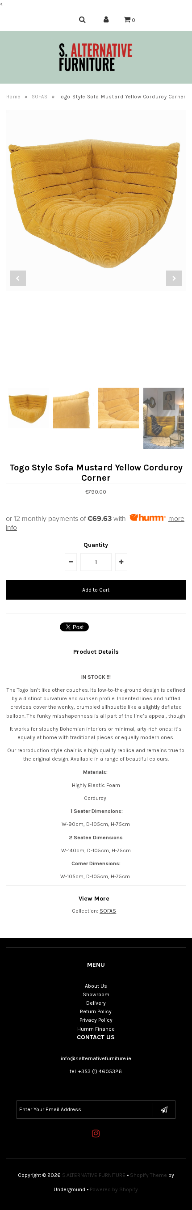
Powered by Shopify (114, 1189)
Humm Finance (96, 1029)
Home (13, 97)
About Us (96, 986)
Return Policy (96, 1011)
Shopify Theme (148, 1175)
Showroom (96, 994)
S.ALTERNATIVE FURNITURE (93, 1175)
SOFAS (40, 97)
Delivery (96, 1003)
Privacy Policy (96, 1020)
